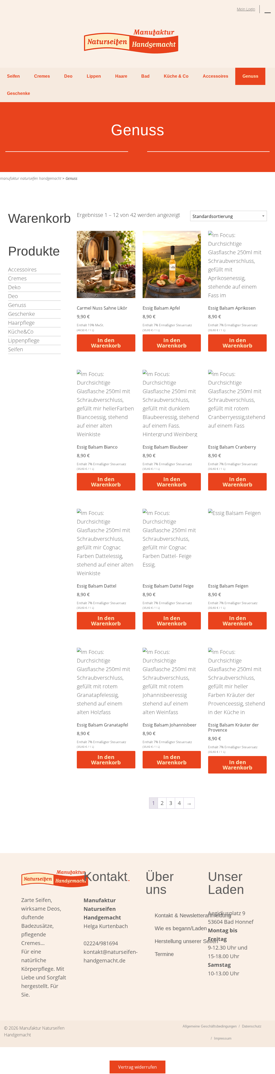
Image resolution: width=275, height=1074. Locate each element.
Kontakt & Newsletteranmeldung (173, 915)
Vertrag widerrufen (137, 1067)
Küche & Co (176, 76)
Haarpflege (21, 322)
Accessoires (215, 76)
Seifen (13, 76)
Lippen (94, 76)
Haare (121, 76)
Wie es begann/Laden (173, 928)
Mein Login (246, 9)
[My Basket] (268, 9)
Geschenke (18, 93)
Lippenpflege (23, 340)
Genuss (250, 76)
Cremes (42, 76)
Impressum (222, 1038)
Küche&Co (21, 331)
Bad (145, 76)
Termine (164, 954)
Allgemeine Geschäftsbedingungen (210, 1026)
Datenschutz (252, 1026)
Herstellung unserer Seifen (173, 941)
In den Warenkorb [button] (106, 342)
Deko (14, 287)
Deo (68, 76)
